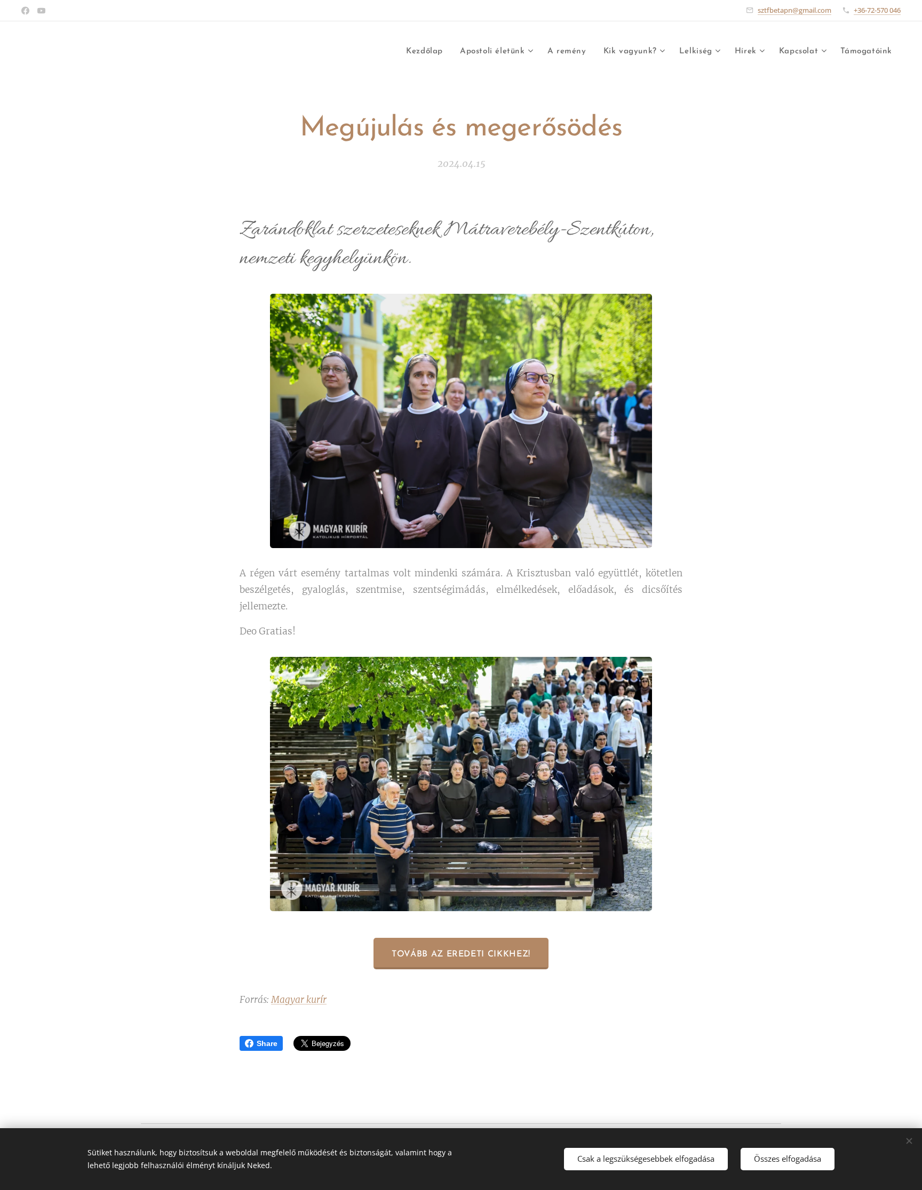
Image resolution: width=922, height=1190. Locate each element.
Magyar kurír (299, 1000)
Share (267, 1043)
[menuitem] (427, 51)
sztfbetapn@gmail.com (794, 10)
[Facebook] (25, 11)
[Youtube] (41, 11)
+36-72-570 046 (877, 10)
